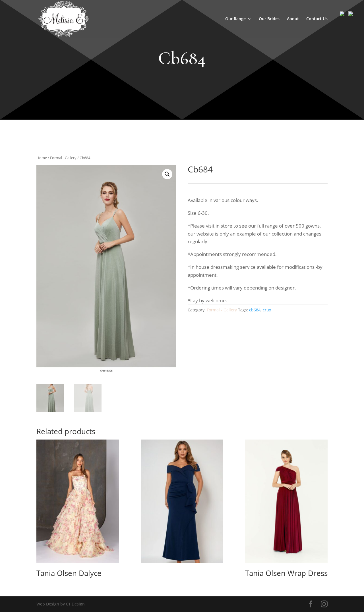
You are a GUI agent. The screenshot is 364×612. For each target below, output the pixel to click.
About (293, 19)
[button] (167, 174)
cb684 (254, 310)
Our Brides (269, 19)
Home (41, 157)
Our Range (235, 19)
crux (267, 310)
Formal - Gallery (63, 157)
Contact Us (317, 19)
